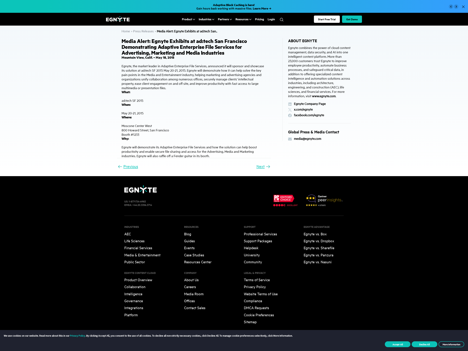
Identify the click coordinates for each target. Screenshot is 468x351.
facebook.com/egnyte (309, 115)
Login (271, 19)
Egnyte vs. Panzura (318, 255)
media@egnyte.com (307, 139)
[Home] (118, 20)
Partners (223, 19)
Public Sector (134, 261)
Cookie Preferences (259, 314)
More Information (451, 344)
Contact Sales (194, 307)
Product (187, 19)
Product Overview (138, 279)
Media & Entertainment (142, 255)
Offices (189, 300)
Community (253, 261)
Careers (190, 286)
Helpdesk (251, 247)
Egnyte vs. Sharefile (319, 247)
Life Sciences (134, 240)
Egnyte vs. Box (315, 234)
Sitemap (250, 321)
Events (189, 247)
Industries (205, 19)
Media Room (194, 293)
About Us (191, 279)
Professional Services (260, 234)
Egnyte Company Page (310, 104)
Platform (131, 314)
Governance (133, 300)
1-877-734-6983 (137, 201)
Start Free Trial (327, 19)
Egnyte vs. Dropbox (319, 240)
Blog (187, 234)
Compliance (253, 300)
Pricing (259, 19)
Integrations (133, 307)
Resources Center (198, 261)
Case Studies (194, 255)
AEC (127, 234)
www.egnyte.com (324, 96)
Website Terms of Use (261, 293)
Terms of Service (257, 279)
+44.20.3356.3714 (142, 205)
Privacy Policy (255, 286)
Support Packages (258, 240)
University (252, 255)
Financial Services (138, 247)
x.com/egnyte (303, 109)
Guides (189, 240)
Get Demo (352, 19)
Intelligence (133, 293)
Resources (241, 19)
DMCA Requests (256, 307)
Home (126, 31)
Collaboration (135, 286)
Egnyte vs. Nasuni (318, 261)
